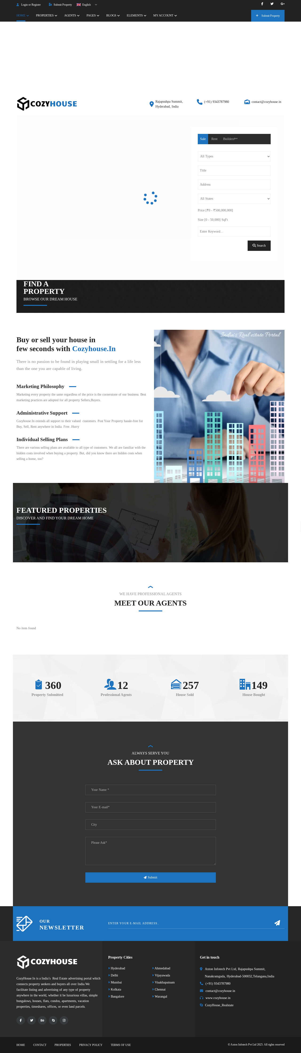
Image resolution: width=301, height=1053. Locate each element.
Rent (214, 139)
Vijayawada (162, 975)
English (86, 4)
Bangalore (117, 996)
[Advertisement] (150, 57)
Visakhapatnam (164, 982)
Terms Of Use (121, 1045)
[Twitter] (271, 3)
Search (261, 245)
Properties (63, 1045)
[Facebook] (262, 3)
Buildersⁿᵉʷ (230, 139)
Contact (39, 1045)
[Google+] (283, 3)
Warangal (160, 996)
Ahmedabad (162, 968)
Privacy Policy (91, 1045)
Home (20, 1045)
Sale (203, 139)
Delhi (114, 975)
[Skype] (53, 1020)
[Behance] (42, 1020)
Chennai (160, 989)
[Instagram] (64, 1020)
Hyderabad (117, 968)
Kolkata (115, 989)
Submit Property (62, 4)
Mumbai (116, 982)
